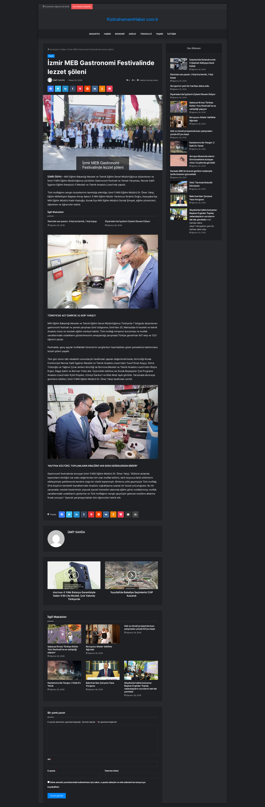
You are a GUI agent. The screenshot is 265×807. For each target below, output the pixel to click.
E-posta (52, 770)
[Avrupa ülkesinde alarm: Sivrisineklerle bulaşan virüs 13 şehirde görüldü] (178, 160)
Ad (50, 759)
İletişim (171, 34)
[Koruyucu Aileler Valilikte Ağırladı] (103, 634)
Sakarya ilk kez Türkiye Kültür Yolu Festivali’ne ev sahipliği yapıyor (63, 649)
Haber (107, 34)
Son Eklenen (194, 48)
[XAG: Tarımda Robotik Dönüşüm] (178, 187)
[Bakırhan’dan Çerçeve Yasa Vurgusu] (103, 670)
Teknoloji (146, 34)
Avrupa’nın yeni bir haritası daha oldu (189, 86)
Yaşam (159, 34)
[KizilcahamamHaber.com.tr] (132, 19)
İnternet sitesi (112, 770)
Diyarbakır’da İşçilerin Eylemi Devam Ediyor (127, 221)
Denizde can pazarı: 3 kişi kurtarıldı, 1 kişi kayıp (72, 221)
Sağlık (132, 34)
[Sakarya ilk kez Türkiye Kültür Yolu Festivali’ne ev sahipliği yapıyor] (64, 634)
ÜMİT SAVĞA (59, 80)
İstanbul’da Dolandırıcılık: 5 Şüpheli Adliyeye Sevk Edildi (202, 62)
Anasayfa (94, 34)
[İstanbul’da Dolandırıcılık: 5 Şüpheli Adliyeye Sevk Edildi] (178, 64)
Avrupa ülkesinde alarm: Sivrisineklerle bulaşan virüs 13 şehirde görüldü (202, 159)
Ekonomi (120, 34)
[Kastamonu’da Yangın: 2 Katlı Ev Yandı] (64, 670)
